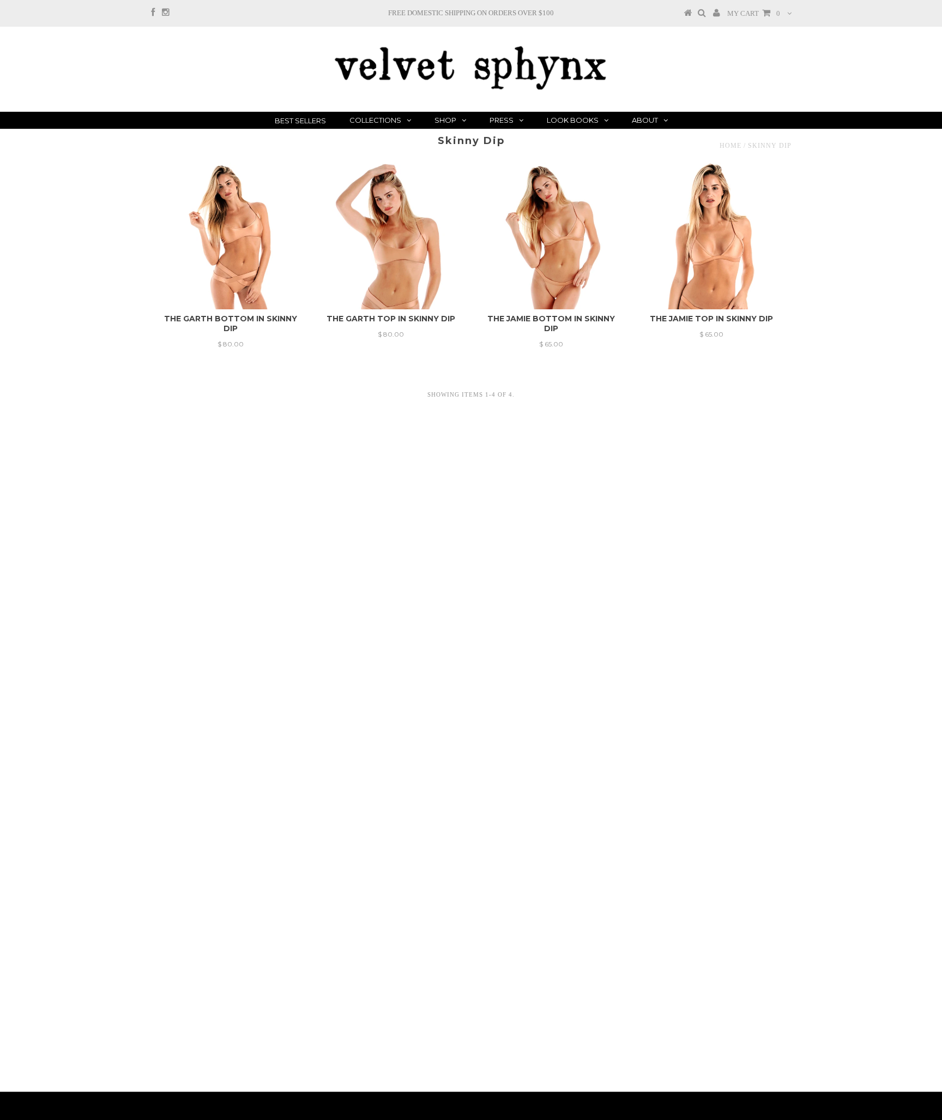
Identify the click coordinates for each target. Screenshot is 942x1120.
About (645, 120)
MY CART (753, 13)
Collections (375, 120)
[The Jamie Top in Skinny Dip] (711, 236)
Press (502, 120)
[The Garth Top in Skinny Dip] (390, 236)
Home (730, 145)
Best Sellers (300, 120)
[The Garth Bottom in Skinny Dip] (231, 236)
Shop (445, 120)
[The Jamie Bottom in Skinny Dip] (551, 236)
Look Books (573, 120)
